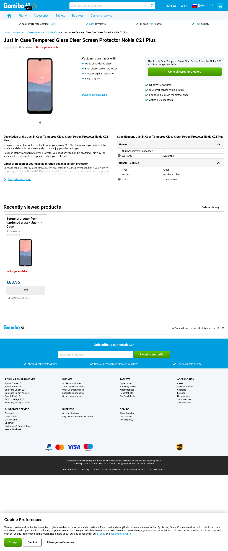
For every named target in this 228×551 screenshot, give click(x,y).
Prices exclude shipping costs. (146, 460)
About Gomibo (127, 413)
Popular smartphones (20, 379)
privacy (101, 533)
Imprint (95, 469)
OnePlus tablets (127, 396)
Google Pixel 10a (13, 396)
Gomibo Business (70, 413)
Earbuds (181, 393)
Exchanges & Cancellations (18, 426)
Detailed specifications (94, 94)
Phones (67, 379)
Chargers (181, 390)
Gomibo (124, 409)
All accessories (184, 402)
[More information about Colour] (119, 179)
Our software (126, 416)
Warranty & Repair (13, 429)
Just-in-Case (54, 32)
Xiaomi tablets (127, 390)
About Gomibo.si (71, 469)
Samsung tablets (128, 386)
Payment (9, 413)
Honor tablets (126, 393)
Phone (23, 15)
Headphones (183, 396)
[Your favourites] (211, 5)
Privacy (85, 469)
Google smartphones (72, 396)
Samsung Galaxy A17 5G (17, 402)
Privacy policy (126, 420)
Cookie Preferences (111, 469)
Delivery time (11, 420)
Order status (11, 416)
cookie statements (120, 533)
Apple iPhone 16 (13, 386)
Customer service (101, 15)
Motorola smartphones (73, 393)
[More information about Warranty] (119, 155)
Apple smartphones (71, 383)
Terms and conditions (134, 469)
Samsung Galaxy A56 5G (17, 393)
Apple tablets (126, 383)
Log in (184, 5)
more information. (145, 463)
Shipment (9, 423)
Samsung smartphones (73, 386)
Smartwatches (184, 399)
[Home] (9, 15)
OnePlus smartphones (73, 390)
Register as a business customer (77, 416)
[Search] (152, 6)
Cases (180, 383)
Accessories (41, 15)
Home (6, 32)
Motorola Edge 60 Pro (15, 399)
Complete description (19, 179)
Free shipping (22, 298)
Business (78, 15)
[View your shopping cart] (220, 5)
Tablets (60, 15)
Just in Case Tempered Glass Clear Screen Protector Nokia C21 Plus (95, 32)
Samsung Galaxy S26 (15, 390)
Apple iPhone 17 (13, 383)
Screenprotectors (36, 32)
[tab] (40, 122)
